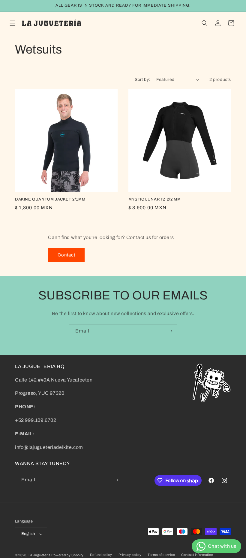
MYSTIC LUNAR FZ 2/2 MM (154, 199)
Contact (66, 255)
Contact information (197, 554)
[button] (12, 23)
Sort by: (142, 79)
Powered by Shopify (67, 555)
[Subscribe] (170, 331)
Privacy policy (130, 554)
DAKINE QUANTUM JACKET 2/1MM (50, 199)
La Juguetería (40, 555)
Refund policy (101, 554)
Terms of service (161, 554)
